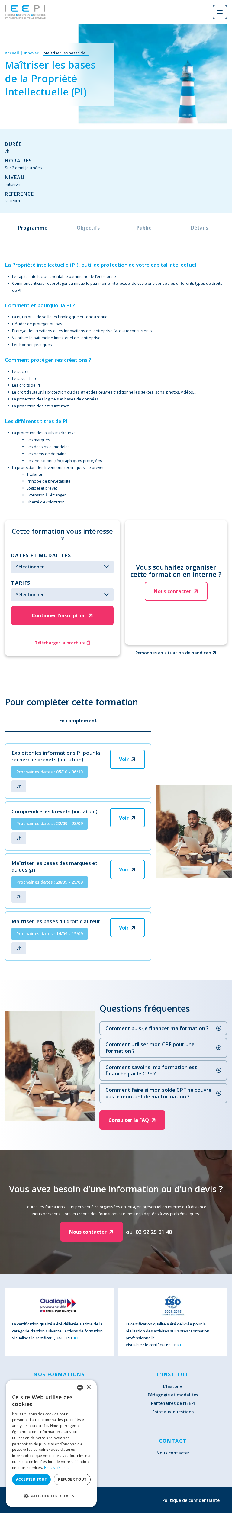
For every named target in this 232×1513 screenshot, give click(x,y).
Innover (31, 53)
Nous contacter (172, 1453)
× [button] (88, 1387)
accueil (12, 53)
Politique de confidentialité (191, 1500)
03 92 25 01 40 (154, 1231)
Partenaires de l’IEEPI (173, 1403)
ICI (76, 1338)
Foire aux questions (173, 1412)
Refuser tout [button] (72, 1479)
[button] (51, 1496)
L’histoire (172, 1386)
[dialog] (51, 1443)
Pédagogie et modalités (173, 1395)
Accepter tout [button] (31, 1479)
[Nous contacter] (203, 12)
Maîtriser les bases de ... (66, 53)
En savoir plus (56, 1467)
